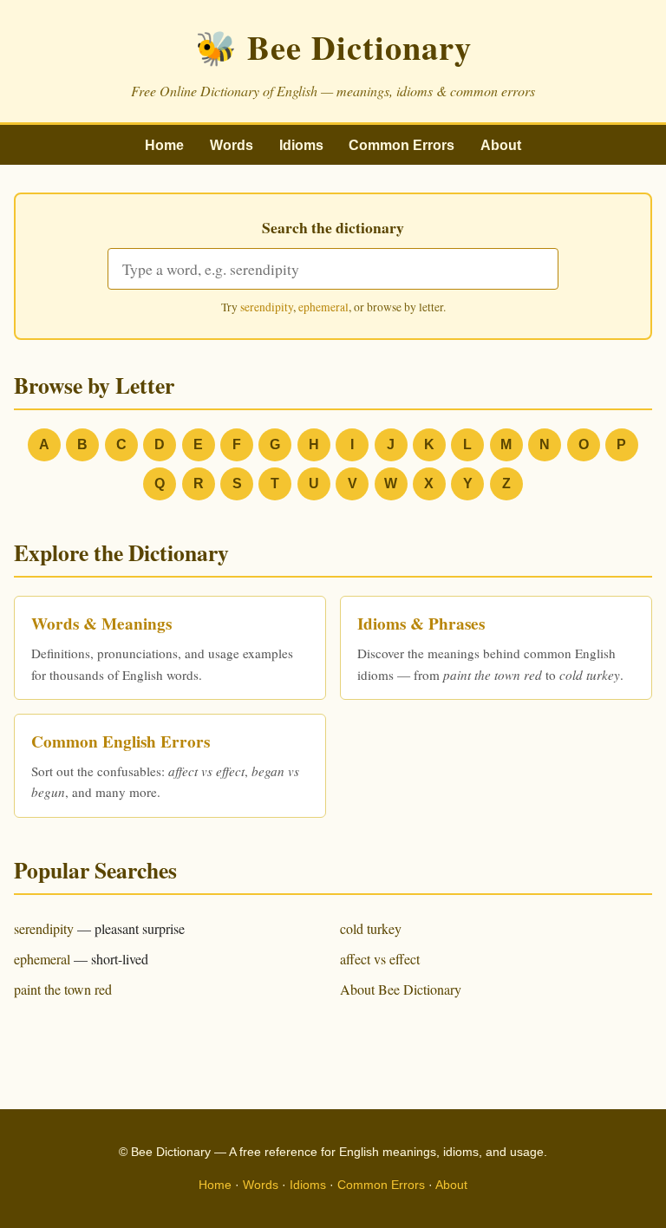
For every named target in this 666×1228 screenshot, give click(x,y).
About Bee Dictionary (400, 989)
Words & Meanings (101, 623)
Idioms (301, 145)
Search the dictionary (333, 227)
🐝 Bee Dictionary (333, 47)
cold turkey (371, 928)
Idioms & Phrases (421, 623)
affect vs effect (380, 959)
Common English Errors (120, 741)
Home (164, 145)
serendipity (266, 307)
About (500, 145)
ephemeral (323, 307)
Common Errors (401, 145)
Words (231, 145)
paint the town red (63, 989)
